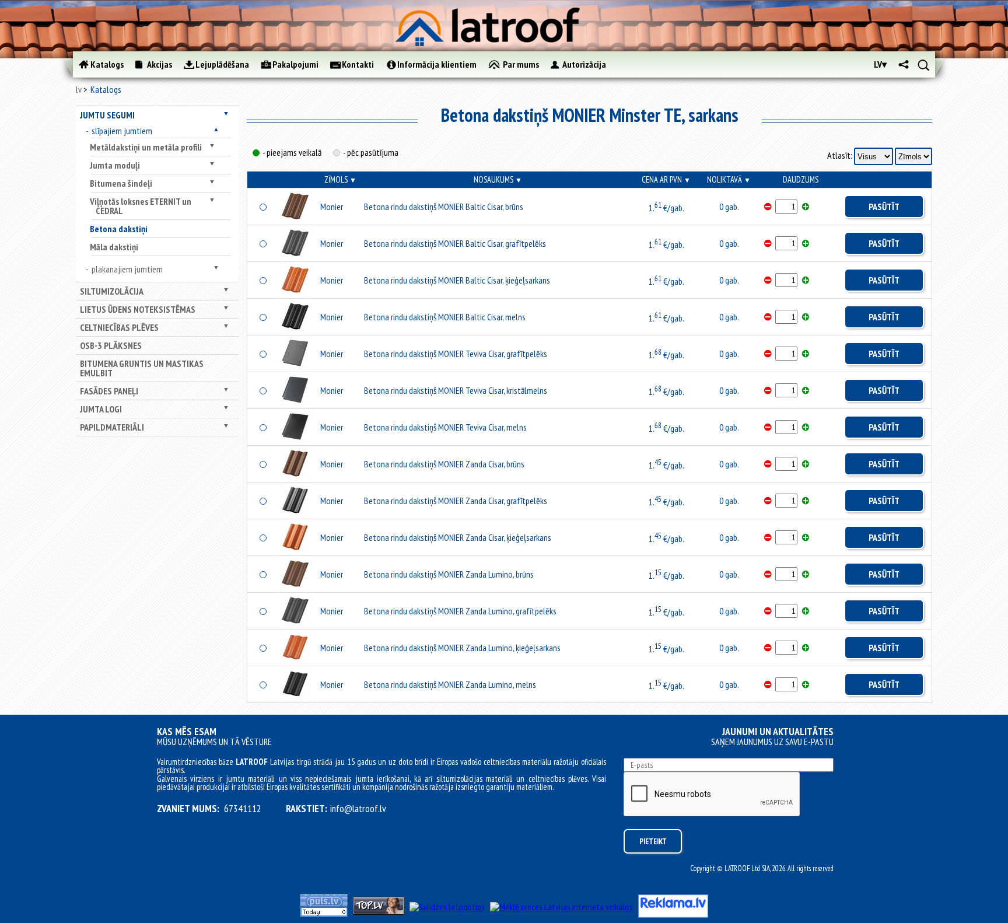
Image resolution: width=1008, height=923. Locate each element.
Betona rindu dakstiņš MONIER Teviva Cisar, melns (445, 427)
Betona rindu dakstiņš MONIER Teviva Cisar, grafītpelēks (455, 353)
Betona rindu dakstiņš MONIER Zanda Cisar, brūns (444, 464)
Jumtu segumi (107, 115)
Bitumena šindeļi (121, 183)
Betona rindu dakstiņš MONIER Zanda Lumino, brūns (449, 574)
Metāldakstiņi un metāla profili (146, 147)
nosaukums (498, 179)
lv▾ (880, 64)
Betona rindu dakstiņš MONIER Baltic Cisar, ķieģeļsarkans (457, 280)
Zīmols (340, 179)
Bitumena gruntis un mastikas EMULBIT (142, 368)
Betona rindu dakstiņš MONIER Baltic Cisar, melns (445, 317)
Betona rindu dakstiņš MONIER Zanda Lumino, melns (450, 684)
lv (79, 89)
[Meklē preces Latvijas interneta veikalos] (561, 906)
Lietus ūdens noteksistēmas (137, 309)
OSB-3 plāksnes (111, 345)
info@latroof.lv (358, 808)
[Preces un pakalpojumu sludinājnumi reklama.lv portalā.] (673, 914)
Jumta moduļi (115, 165)
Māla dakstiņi (114, 247)
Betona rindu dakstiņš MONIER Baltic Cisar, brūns (443, 206)
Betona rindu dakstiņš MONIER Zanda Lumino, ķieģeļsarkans (462, 647)
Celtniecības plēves (119, 327)
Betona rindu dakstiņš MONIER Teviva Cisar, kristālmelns (455, 390)
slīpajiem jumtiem (122, 131)
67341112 (242, 808)
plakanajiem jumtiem (127, 269)
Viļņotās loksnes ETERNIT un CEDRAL (140, 205)
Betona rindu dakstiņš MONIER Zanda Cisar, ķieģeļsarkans (457, 537)
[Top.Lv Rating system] (378, 911)
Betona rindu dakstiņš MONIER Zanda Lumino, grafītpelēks (460, 611)
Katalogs (105, 89)
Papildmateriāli (112, 427)
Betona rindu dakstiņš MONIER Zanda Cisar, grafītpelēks (455, 500)
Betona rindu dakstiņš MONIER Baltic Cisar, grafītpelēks (455, 243)
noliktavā (729, 179)
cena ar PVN (666, 179)
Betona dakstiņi (119, 229)
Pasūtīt (884, 206)
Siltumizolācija (112, 291)
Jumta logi (101, 409)
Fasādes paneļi (109, 391)
